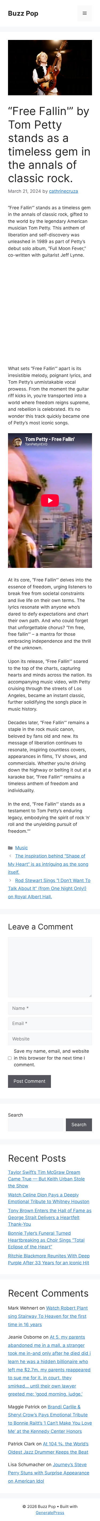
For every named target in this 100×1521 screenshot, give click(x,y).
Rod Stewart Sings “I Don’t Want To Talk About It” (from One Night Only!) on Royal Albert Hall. (49, 888)
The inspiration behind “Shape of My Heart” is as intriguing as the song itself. (48, 864)
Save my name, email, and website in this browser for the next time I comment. (51, 1057)
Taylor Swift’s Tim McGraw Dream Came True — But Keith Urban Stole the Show (46, 1179)
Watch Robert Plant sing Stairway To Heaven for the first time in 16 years (48, 1316)
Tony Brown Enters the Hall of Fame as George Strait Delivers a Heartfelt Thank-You (49, 1217)
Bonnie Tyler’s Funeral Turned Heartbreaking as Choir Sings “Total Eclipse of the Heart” (46, 1240)
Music (21, 847)
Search (15, 1115)
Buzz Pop (23, 13)
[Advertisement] (50, 315)
